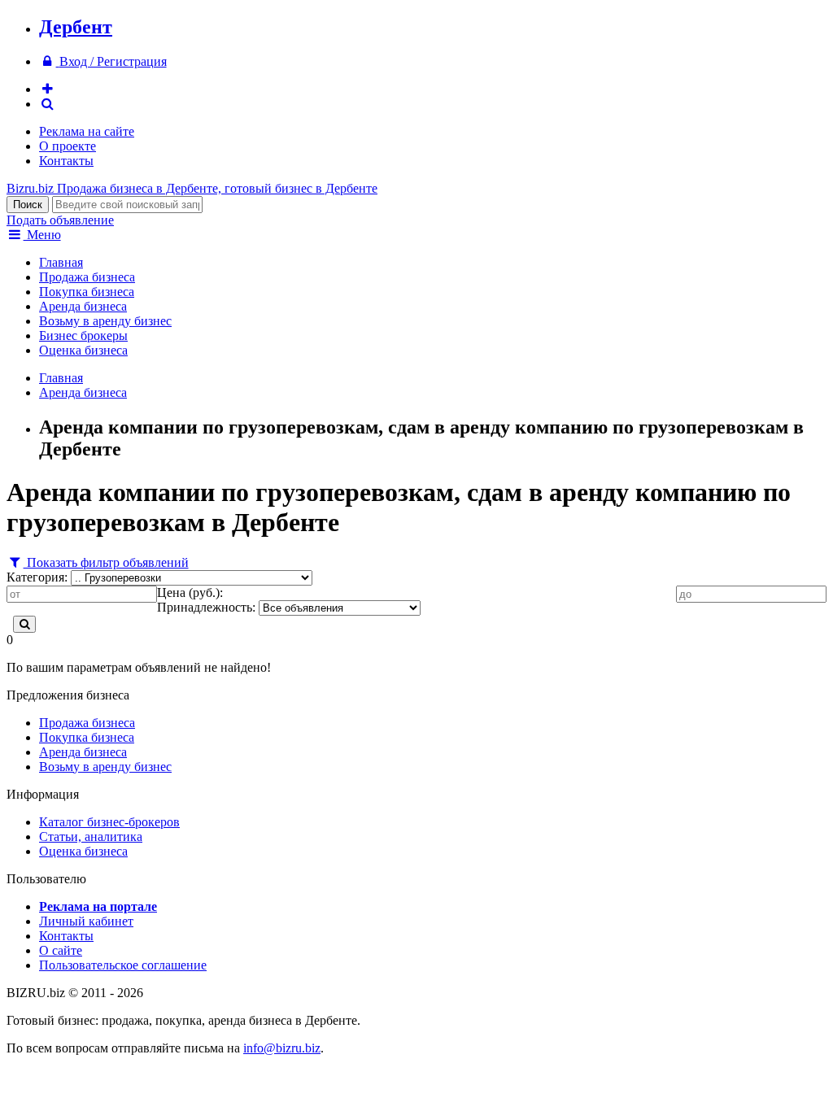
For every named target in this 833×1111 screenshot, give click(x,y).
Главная (61, 262)
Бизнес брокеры (83, 335)
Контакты (66, 161)
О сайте (60, 950)
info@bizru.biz (282, 1048)
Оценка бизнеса (83, 350)
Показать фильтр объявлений (106, 562)
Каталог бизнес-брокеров (109, 822)
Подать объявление (60, 220)
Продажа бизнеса (87, 277)
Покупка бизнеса (86, 291)
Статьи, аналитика (90, 836)
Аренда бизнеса (83, 306)
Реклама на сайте (86, 131)
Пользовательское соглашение (123, 965)
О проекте (67, 146)
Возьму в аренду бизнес (105, 321)
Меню (42, 235)
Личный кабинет (86, 921)
